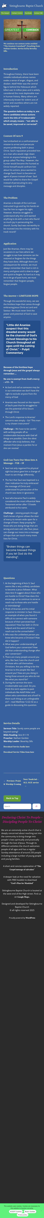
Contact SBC (38, 13)
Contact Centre (17, 13)
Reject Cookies (30, 1211)
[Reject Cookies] (41, 1211)
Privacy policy (22, 1215)
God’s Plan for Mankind (22, 883)
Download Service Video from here (19, 752)
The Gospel (5, 13)
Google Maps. (23, 897)
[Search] (36, 806)
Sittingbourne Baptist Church (26, 6)
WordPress (30, 918)
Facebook (28, 13)
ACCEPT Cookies (16, 1211)
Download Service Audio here (16, 746)
